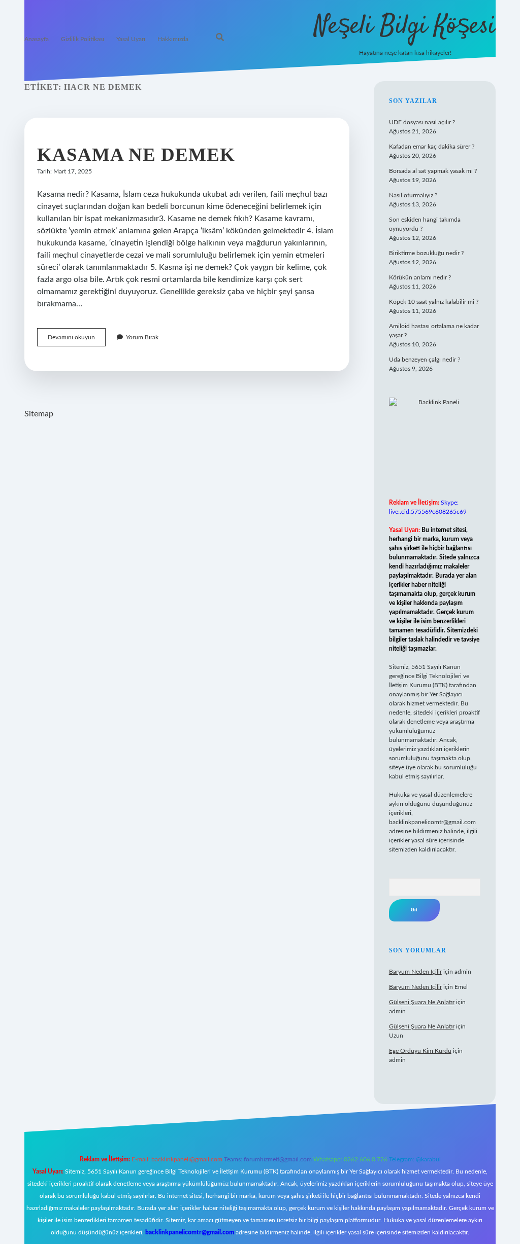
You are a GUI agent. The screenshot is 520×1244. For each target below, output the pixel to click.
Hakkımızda (172, 39)
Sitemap (38, 414)
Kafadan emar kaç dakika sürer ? (431, 147)
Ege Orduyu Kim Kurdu (420, 1051)
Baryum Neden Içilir (415, 972)
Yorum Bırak (142, 337)
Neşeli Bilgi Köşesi (405, 26)
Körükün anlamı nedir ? (420, 277)
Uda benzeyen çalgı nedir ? (424, 360)
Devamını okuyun (77, 340)
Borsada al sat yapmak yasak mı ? (433, 171)
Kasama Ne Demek (136, 154)
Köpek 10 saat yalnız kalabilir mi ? (433, 302)
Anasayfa (36, 39)
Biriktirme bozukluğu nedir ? (426, 253)
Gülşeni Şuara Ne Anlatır (421, 1002)
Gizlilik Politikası (82, 39)
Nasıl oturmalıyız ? (413, 195)
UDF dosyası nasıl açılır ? (422, 122)
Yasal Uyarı (130, 39)
